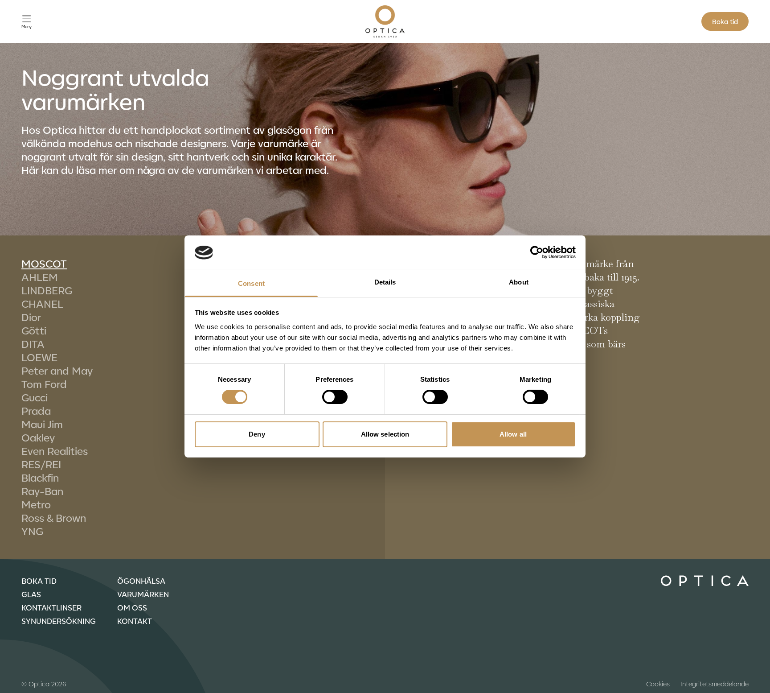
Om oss (132, 607)
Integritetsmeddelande (714, 684)
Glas (31, 594)
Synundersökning (58, 621)
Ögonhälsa (141, 581)
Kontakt (134, 621)
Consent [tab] (251, 283)
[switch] (335, 397)
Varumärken (143, 594)
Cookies (658, 684)
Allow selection (385, 434)
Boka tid (725, 21)
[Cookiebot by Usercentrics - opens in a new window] (537, 252)
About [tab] (518, 282)
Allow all (513, 434)
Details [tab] (385, 282)
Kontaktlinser (51, 607)
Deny (257, 434)
